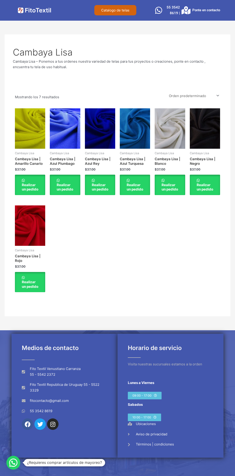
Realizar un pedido (30, 187)
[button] (145, 395)
